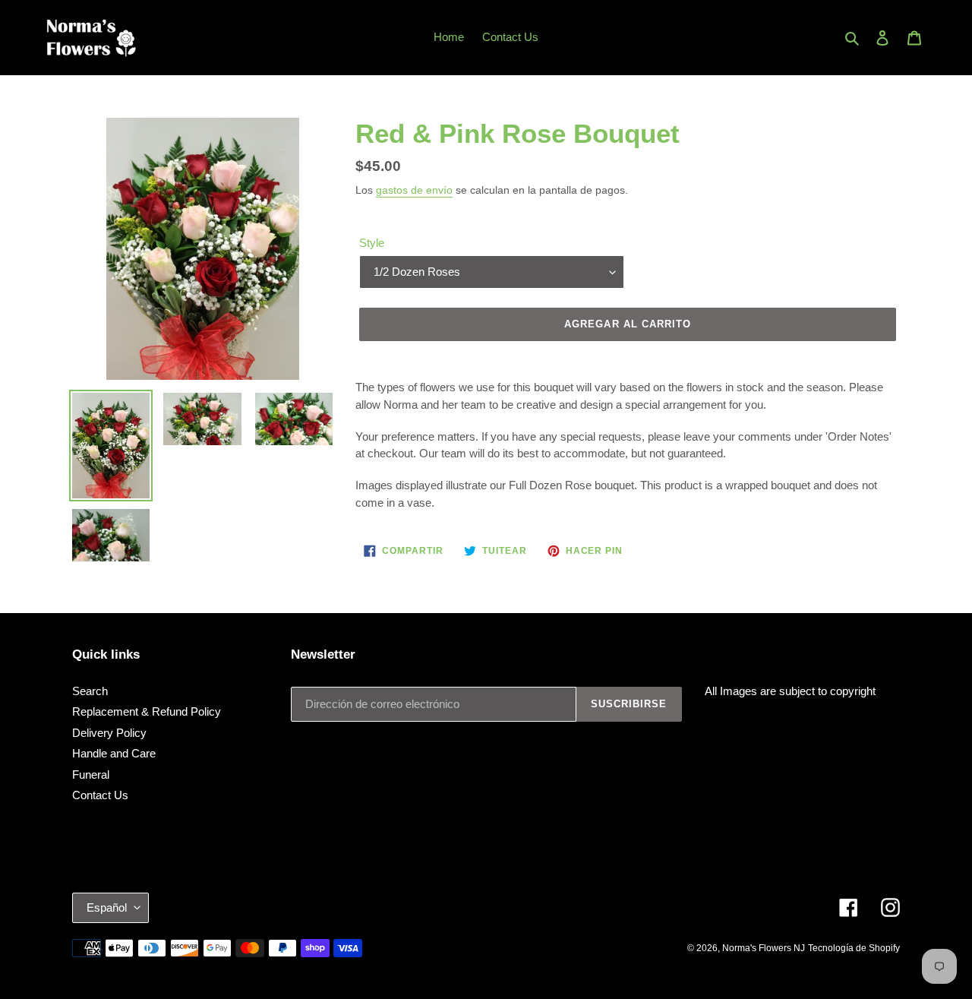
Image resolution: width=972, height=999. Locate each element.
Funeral (90, 774)
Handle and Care (114, 753)
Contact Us (100, 795)
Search (90, 690)
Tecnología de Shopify (854, 948)
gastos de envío (414, 190)
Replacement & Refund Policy (146, 711)
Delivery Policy (109, 732)
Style (371, 242)
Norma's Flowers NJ (763, 948)
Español (107, 907)
